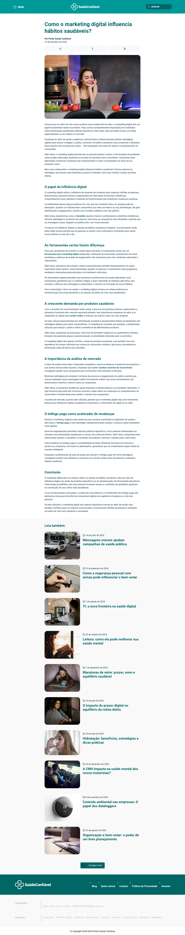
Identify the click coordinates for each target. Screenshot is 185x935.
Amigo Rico (48, 917)
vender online (76, 315)
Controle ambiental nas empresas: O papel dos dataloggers (110, 804)
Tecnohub (105, 917)
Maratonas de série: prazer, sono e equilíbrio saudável (109, 674)
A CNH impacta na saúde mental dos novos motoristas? (110, 771)
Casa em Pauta (130, 917)
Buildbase (144, 917)
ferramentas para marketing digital (62, 254)
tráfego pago (63, 422)
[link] (33, 884)
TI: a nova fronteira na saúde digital (109, 606)
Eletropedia (156, 917)
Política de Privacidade (144, 886)
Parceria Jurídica (64, 917)
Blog (94, 886)
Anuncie (165, 886)
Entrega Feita (92, 917)
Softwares (79, 917)
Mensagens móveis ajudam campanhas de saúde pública (105, 542)
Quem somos (108, 886)
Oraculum (116, 917)
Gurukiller (81, 216)
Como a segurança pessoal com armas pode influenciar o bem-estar (110, 575)
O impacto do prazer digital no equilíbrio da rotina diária (105, 707)
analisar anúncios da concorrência (115, 367)
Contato (123, 886)
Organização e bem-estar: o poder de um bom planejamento (111, 837)
